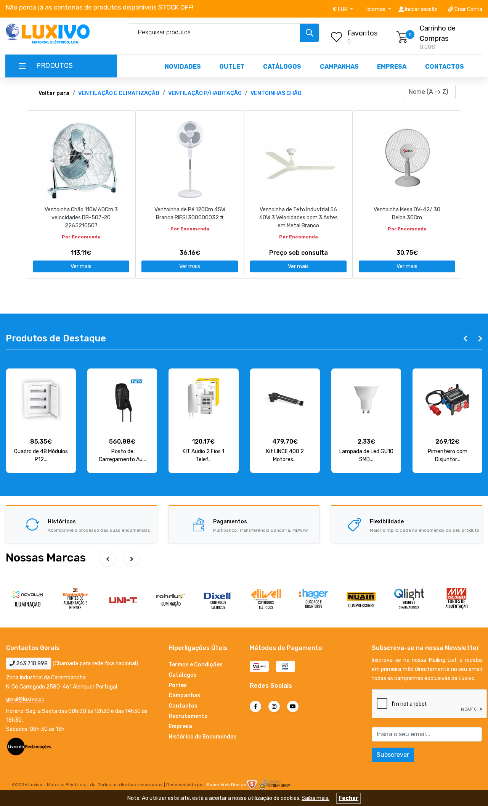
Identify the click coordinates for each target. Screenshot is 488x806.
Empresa (391, 66)
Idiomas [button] (376, 9)
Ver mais (81, 266)
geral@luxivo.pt (25, 699)
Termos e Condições (196, 664)
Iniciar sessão (421, 9)
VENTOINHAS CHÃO (276, 93)
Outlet (231, 66)
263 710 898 (31, 663)
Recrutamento (188, 716)
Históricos (62, 521)
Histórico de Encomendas (203, 737)
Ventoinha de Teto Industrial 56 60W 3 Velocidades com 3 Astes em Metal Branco (298, 217)
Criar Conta (467, 9)
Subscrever (393, 754)
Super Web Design (226, 784)
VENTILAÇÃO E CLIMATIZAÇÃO (118, 93)
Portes (178, 685)
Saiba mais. (315, 798)
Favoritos (362, 33)
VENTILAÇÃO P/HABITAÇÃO (205, 93)
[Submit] (309, 33)
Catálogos (282, 66)
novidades (183, 66)
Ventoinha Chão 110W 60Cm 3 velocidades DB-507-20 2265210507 (81, 217)
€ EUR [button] (341, 9)
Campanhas (339, 66)
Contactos (444, 66)
